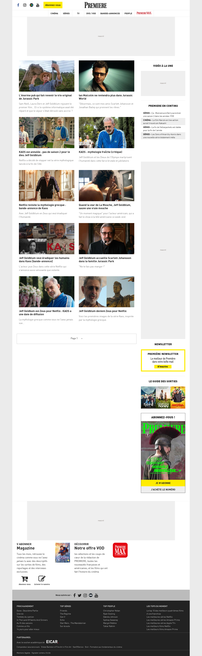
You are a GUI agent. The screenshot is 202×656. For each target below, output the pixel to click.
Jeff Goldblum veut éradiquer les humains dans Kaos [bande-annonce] (44, 259)
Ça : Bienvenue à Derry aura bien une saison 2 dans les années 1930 (162, 114)
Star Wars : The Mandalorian (73, 623)
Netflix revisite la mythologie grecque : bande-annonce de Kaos (42, 206)
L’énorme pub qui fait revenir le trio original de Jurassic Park (45, 97)
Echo (62, 620)
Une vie (20, 613)
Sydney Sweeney (110, 620)
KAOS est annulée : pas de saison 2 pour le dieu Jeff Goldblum (44, 153)
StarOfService (78, 647)
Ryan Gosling (109, 613)
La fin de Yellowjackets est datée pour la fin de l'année (162, 128)
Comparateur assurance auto (28, 647)
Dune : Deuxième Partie (27, 610)
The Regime (65, 613)
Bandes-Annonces (110, 13)
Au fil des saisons (25, 623)
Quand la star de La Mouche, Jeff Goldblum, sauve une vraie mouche (105, 206)
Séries (66, 13)
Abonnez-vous (53, 5)
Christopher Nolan (111, 610)
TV (78, 13)
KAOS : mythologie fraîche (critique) (100, 151)
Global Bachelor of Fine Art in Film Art (56, 647)
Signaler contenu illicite (41, 653)
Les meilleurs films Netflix (159, 626)
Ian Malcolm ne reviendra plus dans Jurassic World (106, 97)
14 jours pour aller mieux (28, 629)
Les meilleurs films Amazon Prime (162, 629)
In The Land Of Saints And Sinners (32, 620)
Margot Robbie (110, 623)
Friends (63, 610)
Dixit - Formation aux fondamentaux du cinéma (103, 647)
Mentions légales (23, 653)
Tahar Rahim (109, 626)
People (128, 13)
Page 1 (74, 338)
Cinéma (54, 13)
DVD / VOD (91, 13)
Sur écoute (65, 626)
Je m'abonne (163, 483)
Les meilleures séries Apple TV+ (161, 623)
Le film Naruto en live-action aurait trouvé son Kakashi (160, 121)
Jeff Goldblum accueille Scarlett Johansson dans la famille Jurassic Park (105, 259)
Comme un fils (23, 626)
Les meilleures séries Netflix (160, 617)
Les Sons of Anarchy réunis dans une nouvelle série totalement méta (162, 136)
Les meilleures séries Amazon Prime (163, 620)
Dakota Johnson (110, 617)
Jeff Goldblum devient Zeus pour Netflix (102, 311)
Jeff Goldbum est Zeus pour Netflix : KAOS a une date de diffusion (45, 312)
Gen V (62, 617)
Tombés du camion (25, 617)
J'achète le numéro (163, 489)
